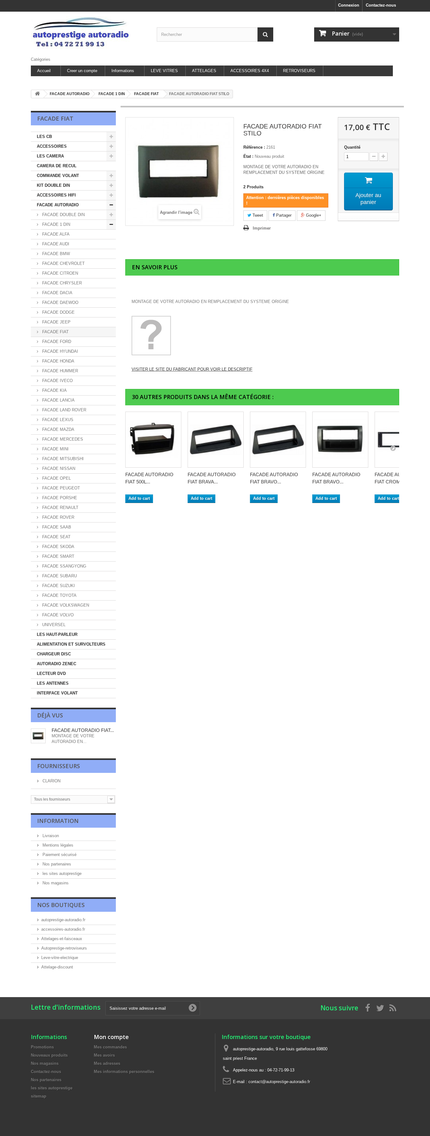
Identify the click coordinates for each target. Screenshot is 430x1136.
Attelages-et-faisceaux (61, 938)
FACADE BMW (55, 253)
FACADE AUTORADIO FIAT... (83, 730)
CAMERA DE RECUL (56, 165)
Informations (122, 70)
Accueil (44, 70)
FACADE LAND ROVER (63, 410)
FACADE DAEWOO (59, 302)
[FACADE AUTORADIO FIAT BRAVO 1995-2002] (278, 440)
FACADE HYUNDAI (59, 351)
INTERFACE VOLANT (57, 693)
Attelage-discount (57, 967)
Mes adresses (107, 1063)
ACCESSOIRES (52, 146)
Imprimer (262, 228)
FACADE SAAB (56, 527)
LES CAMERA (50, 156)
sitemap (38, 1096)
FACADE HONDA (57, 361)
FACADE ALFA (55, 234)
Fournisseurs (58, 766)
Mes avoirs (104, 1055)
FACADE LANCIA (58, 400)
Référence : (254, 147)
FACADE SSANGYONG (63, 566)
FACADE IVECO (57, 380)
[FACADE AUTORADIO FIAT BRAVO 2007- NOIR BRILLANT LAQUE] (340, 440)
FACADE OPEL (56, 478)
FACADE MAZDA (57, 429)
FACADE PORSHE (59, 497)
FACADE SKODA (57, 546)
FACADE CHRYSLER (61, 283)
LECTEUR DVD (51, 673)
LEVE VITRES (164, 70)
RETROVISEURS (299, 70)
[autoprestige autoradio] (89, 32)
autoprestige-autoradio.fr (63, 919)
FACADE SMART (57, 556)
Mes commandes (110, 1047)
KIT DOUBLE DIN (53, 185)
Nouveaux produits (49, 1055)
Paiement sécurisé (58, 854)
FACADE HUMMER (59, 370)
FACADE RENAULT (59, 507)
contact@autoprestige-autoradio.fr (279, 1081)
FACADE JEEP (56, 322)
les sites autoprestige (61, 873)
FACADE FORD (56, 341)
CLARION (50, 781)
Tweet (257, 215)
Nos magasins (55, 883)
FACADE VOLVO (57, 615)
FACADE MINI (55, 449)
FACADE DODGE (58, 312)
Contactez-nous (381, 5)
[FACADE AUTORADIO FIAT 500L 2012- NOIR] (153, 440)
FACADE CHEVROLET (63, 263)
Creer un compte (82, 70)
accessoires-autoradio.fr (63, 929)
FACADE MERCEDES (62, 439)
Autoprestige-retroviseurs (64, 948)
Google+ (313, 215)
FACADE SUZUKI (58, 585)
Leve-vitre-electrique (59, 957)
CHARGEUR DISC (54, 654)
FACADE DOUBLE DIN (63, 214)
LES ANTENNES (53, 683)
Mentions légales (57, 845)
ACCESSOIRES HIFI (56, 195)
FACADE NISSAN (58, 468)
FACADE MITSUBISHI (62, 458)
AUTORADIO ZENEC (56, 663)
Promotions (42, 1047)
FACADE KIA (54, 390)
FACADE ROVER (57, 517)
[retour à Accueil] (37, 94)
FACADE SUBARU (59, 576)
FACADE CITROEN (59, 273)
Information (58, 821)
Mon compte (111, 1037)
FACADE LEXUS (57, 419)
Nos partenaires (56, 864)
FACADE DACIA (56, 292)
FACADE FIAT (55, 331)
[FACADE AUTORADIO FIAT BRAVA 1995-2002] (216, 440)
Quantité (352, 147)
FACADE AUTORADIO (58, 205)
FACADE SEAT (56, 536)
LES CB (44, 136)
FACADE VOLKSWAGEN (65, 605)
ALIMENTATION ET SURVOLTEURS (71, 644)
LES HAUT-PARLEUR (57, 634)
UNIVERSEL (53, 624)
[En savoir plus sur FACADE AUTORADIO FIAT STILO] (38, 735)
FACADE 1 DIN (55, 224)
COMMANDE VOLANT (58, 175)
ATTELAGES (204, 70)
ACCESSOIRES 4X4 (249, 70)
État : (248, 156)
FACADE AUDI (55, 244)
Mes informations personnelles (124, 1071)
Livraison (50, 835)
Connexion (348, 5)
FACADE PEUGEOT (60, 488)
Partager (283, 215)
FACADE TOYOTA (58, 595)
